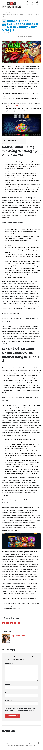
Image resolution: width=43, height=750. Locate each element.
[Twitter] (32, 2)
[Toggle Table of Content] (21, 141)
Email (19, 623)
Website (8, 700)
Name (8, 684)
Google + (15, 623)
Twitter (7, 623)
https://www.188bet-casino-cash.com (20, 106)
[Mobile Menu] (39, 7)
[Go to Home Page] (3, 12)
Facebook (3, 623)
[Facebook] (27, 2)
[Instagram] (37, 2)
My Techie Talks (18, 635)
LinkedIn (11, 623)
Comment (9, 663)
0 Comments (5, 32)
